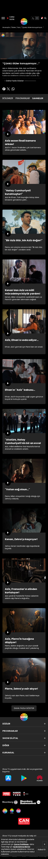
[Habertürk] (6, 794)
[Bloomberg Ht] (10, 802)
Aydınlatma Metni (21, 847)
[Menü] (3, 18)
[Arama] (45, 18)
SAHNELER (37, 98)
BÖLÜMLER (7, 98)
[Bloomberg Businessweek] (30, 802)
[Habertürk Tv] (17, 794)
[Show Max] (18, 811)
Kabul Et (42, 849)
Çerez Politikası (21, 844)
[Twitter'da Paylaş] (8, 88)
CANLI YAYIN (11, 18)
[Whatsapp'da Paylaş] (13, 89)
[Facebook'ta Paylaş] (3, 88)
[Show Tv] (24, 21)
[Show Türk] (12, 811)
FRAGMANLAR (23, 98)
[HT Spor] (25, 794)
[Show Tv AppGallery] (40, 778)
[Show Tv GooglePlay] (24, 778)
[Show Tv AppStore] (8, 778)
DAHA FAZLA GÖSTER (24, 708)
